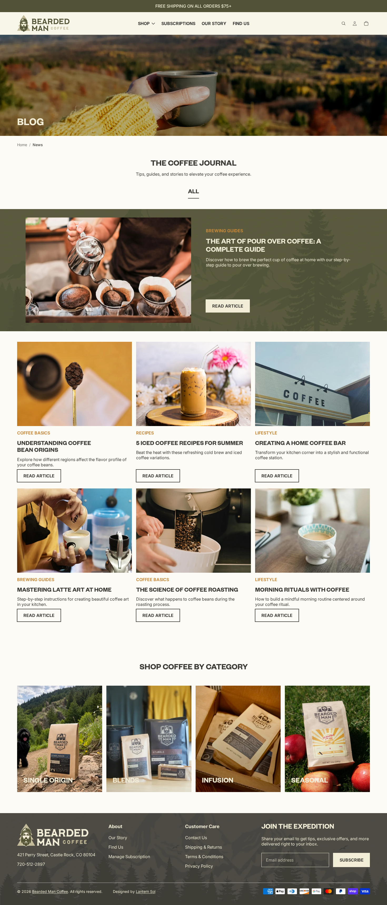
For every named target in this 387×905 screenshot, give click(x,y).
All (193, 192)
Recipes (145, 433)
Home (22, 144)
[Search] (343, 23)
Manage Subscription (129, 856)
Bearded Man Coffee (50, 891)
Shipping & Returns (203, 847)
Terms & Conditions (204, 856)
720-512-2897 (31, 864)
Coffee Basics (33, 433)
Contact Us (196, 837)
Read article (227, 306)
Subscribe (352, 860)
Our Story (117, 837)
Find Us (115, 847)
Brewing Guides (224, 230)
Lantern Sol (145, 891)
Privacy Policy (199, 866)
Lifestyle (266, 433)
